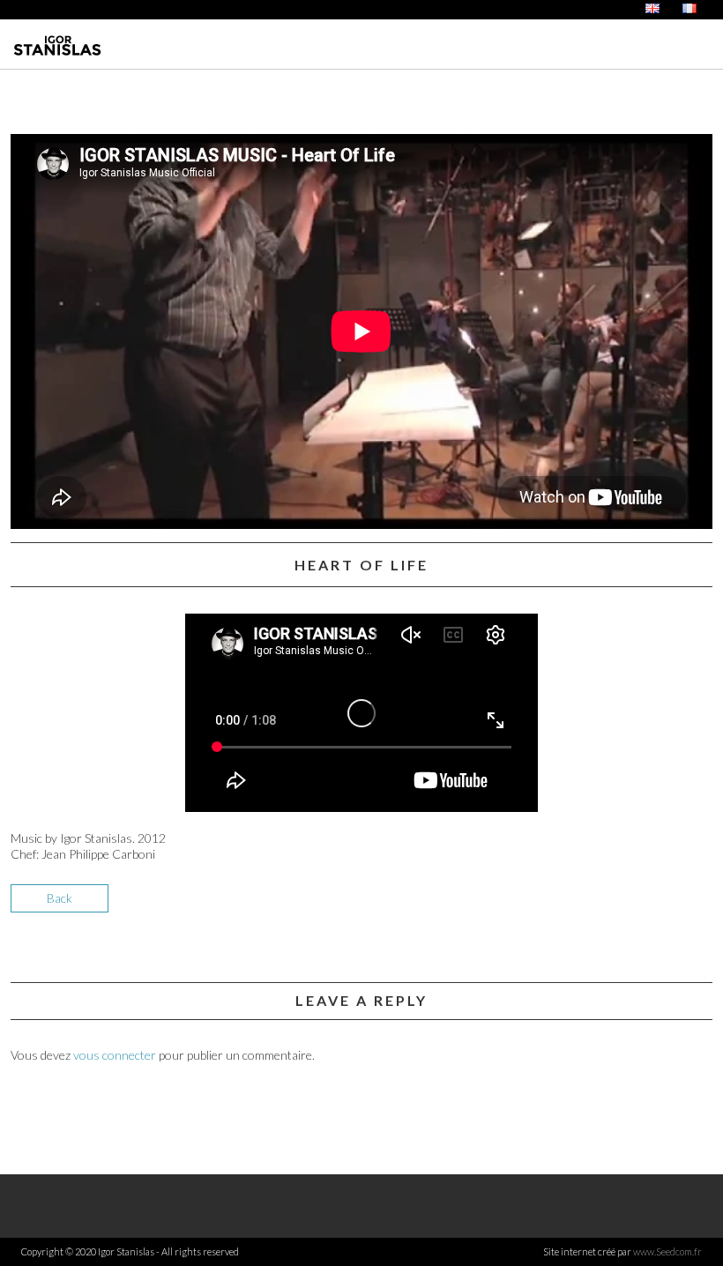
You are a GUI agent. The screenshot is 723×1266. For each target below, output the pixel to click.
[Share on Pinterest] (697, 904)
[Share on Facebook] (604, 904)
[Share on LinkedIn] (666, 904)
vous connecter (114, 1054)
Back (59, 897)
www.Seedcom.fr (667, 1251)
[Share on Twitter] (635, 904)
